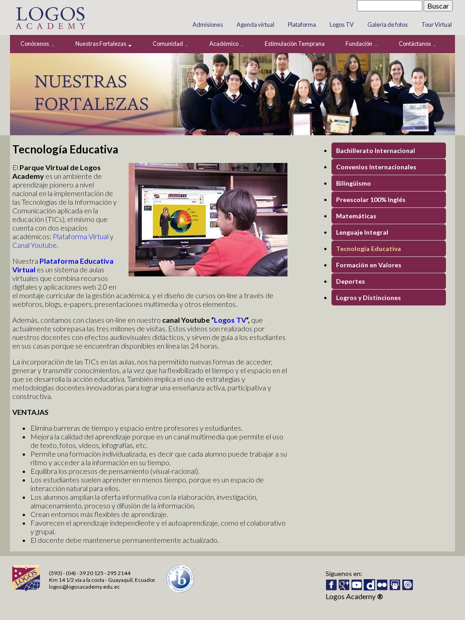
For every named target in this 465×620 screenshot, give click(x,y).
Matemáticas (356, 216)
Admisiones (208, 24)
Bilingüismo (353, 183)
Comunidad (168, 43)
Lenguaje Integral (362, 232)
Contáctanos (415, 43)
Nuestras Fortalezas (101, 43)
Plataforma (302, 24)
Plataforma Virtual (81, 236)
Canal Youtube (34, 245)
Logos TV (342, 24)
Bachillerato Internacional (375, 150)
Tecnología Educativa (368, 248)
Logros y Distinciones (368, 297)
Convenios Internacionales (376, 167)
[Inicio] (50, 30)
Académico (224, 43)
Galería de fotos (387, 24)
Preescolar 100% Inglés (371, 199)
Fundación (359, 43)
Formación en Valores (368, 265)
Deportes (350, 281)
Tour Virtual (436, 24)
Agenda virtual (255, 24)
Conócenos (35, 43)
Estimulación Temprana (295, 43)
